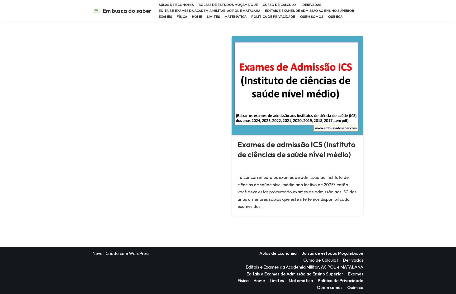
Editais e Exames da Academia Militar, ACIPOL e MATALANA (209, 11)
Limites (213, 17)
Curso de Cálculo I (280, 5)
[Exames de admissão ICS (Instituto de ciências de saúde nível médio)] (297, 85)
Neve (97, 253)
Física (182, 17)
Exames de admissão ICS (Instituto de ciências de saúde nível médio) (296, 149)
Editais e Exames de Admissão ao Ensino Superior (309, 11)
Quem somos (311, 17)
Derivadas (311, 5)
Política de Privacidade (273, 17)
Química (335, 17)
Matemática (236, 17)
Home (197, 17)
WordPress (139, 253)
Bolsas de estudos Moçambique (228, 5)
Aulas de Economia (176, 5)
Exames (165, 17)
